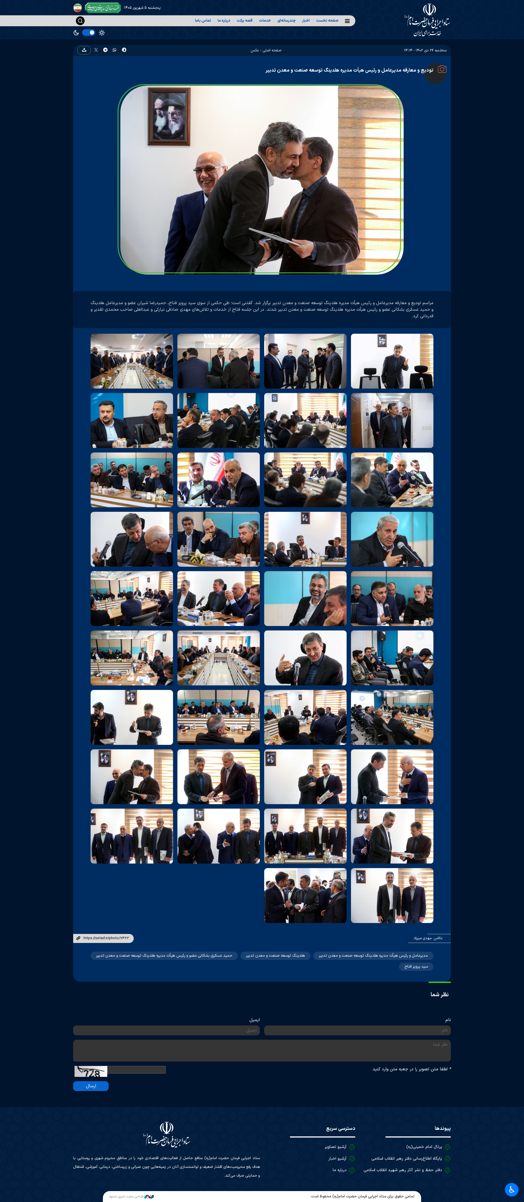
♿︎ (512, 1190)
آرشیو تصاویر (335, 1147)
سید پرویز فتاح (416, 966)
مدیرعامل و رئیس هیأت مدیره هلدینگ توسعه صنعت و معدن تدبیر (373, 956)
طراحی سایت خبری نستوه (126, 1196)
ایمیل (254, 1020)
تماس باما (203, 20)
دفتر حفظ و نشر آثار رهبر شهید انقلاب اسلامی (403, 1170)
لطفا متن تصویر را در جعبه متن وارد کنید (412, 1069)
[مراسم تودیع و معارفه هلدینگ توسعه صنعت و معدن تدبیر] (392, 361)
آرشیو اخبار (337, 1159)
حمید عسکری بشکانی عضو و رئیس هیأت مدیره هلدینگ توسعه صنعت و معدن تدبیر (164, 956)
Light (102, 33)
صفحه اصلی (272, 50)
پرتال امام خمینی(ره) (424, 1147)
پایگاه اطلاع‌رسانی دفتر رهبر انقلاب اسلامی (406, 1159)
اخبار (305, 20)
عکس (255, 50)
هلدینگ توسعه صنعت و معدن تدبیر (275, 956)
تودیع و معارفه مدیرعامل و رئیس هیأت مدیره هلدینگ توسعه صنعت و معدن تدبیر (349, 70)
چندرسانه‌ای (286, 20)
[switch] (88, 32)
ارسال (91, 1086)
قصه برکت (244, 20)
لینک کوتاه (78, 938)
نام (448, 1020)
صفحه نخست (327, 20)
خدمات (265, 20)
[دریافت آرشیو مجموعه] (84, 50)
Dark (76, 33)
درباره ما (224, 20)
